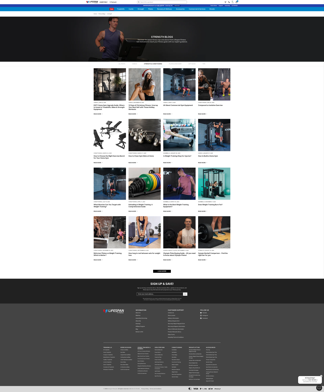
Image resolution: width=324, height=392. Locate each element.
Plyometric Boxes (176, 359)
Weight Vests (175, 372)
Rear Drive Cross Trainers (143, 356)
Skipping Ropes (209, 378)
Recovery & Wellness (164, 9)
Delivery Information (173, 318)
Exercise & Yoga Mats (176, 374)
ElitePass (138, 315)
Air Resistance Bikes (125, 367)
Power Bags (174, 355)
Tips (203, 64)
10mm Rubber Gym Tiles (211, 352)
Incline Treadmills (107, 362)
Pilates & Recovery (175, 64)
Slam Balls (174, 357)
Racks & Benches (158, 350)
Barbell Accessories (193, 365)
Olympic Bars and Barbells (195, 360)
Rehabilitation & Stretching (212, 369)
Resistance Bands (176, 369)
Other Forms (171, 335)
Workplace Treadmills (108, 369)
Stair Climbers (141, 361)
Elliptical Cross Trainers (143, 354)
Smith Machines (158, 364)
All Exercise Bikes (124, 350)
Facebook (205, 318)
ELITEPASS (235, 6)
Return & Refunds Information (176, 329)
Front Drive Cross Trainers (144, 358)
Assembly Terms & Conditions (176, 337)
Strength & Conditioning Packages (194, 376)
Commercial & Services (197, 9)
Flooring (208, 350)
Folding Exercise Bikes (125, 357)
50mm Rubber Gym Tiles (211, 357)
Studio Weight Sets (193, 363)
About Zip (138, 321)
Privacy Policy (145, 389)
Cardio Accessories (124, 369)
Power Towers (158, 359)
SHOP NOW (177, 5)
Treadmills (120, 9)
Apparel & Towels (210, 381)
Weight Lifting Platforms (194, 368)
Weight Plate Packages (194, 373)
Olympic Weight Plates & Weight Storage (196, 357)
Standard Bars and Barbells (195, 354)
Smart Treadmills (107, 364)
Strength (141, 9)
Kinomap (138, 324)
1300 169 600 (312, 380)
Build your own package (194, 379)
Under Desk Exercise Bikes (126, 359)
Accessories (180, 9)
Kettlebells (174, 352)
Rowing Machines (142, 363)
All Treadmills (106, 350)
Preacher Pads (158, 357)
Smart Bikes (123, 362)
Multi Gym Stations (159, 362)
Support (221, 6)
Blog (137, 329)
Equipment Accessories (211, 364)
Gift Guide (191, 64)
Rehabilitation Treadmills (109, 357)
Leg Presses (157, 371)
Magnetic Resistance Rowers (144, 366)
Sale (111, 9)
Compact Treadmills (108, 355)
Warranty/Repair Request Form (176, 324)
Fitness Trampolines (210, 359)
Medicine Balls (175, 364)
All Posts (122, 64)
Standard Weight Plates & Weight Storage (195, 350)
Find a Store (214, 6)
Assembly (227, 6)
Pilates (150, 9)
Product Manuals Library (174, 332)
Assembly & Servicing (141, 318)
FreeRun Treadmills (107, 359)
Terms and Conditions (155, 389)
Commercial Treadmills (108, 367)
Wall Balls (174, 367)
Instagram (205, 315)
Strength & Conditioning (153, 64)
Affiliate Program (140, 326)
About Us (138, 313)
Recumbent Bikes (124, 364)
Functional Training (176, 362)
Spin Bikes (122, 352)
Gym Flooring (158, 376)
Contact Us (171, 313)
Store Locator (171, 315)
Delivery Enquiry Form (173, 321)
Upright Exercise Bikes (125, 355)
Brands (212, 9)
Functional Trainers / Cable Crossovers (161, 368)
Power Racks (158, 352)
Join (185, 294)
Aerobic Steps (175, 377)
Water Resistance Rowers (143, 368)
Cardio (131, 9)
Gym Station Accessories (211, 367)
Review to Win (139, 332)
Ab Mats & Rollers (210, 376)
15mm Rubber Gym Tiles (211, 355)
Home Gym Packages (193, 370)
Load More (162, 271)
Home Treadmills (107, 352)
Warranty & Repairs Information (176, 326)
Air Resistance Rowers (143, 371)
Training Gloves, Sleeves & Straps (212, 372)
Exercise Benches (159, 355)
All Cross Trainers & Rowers (144, 351)
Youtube (204, 313)
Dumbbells (174, 350)
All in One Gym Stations (160, 373)
